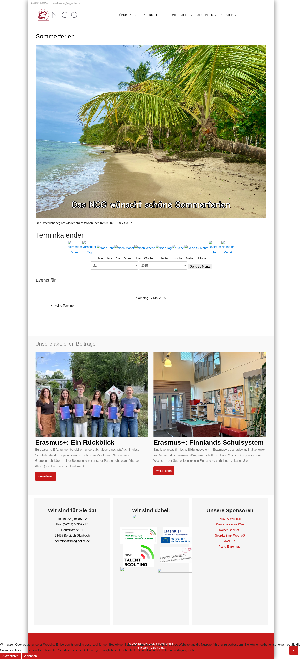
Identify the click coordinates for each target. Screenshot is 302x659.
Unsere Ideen (152, 15)
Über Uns (126, 15)
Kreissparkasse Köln (230, 524)
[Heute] (164, 247)
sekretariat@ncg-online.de (66, 3)
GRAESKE (229, 541)
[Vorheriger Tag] (89, 247)
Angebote (205, 15)
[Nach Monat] (124, 247)
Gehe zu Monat (200, 266)
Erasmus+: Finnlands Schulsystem (208, 442)
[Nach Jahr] (105, 247)
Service (227, 15)
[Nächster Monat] (227, 247)
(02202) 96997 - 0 (75, 519)
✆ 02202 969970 (39, 3)
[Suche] (178, 247)
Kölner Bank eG (230, 530)
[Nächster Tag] (215, 247)
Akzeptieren (10, 656)
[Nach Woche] (144, 247)
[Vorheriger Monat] (75, 247)
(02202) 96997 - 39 (75, 524)
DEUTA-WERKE (230, 519)
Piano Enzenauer (229, 546)
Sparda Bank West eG (230, 535)
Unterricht (180, 15)
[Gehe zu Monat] (196, 247)
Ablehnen (30, 656)
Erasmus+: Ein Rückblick (74, 442)
